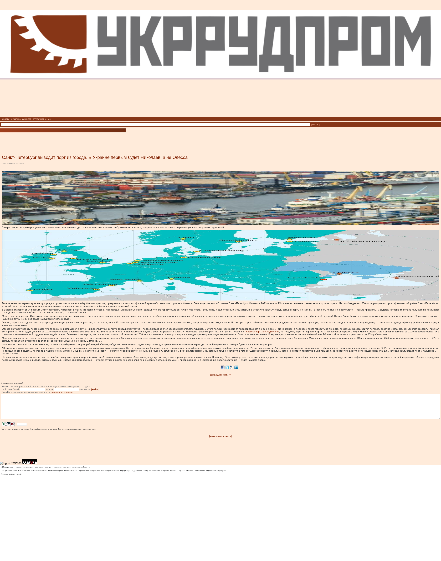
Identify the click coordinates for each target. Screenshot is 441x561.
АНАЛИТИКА (16, 119)
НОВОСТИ (5, 119)
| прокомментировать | (220, 436)
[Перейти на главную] (220, 116)
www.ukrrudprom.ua (58, 470)
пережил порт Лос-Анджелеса (262, 331)
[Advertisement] (41, 138)
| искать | (315, 125)
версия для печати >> (220, 375)
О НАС (48, 119)
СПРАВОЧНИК (38, 119)
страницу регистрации (62, 392)
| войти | (95, 389)
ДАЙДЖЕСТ (26, 119)
